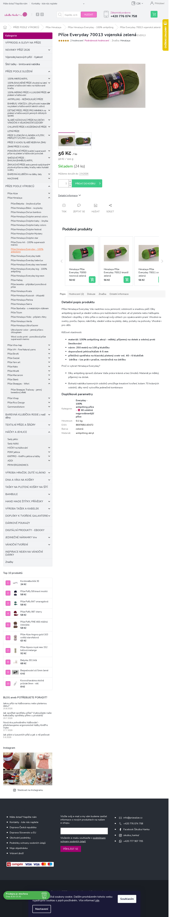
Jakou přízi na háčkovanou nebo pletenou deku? (25, 704)
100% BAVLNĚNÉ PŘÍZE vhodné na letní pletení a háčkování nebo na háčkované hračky (27, 85)
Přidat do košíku (85, 183)
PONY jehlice (14, 452)
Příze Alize (13, 193)
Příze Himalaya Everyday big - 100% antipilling (29, 270)
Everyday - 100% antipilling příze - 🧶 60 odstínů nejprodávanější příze (85, 408)
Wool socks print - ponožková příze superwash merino (28, 338)
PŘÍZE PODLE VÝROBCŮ (19, 186)
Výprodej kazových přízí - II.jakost (24, 57)
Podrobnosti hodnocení (97, 40)
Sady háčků (13, 443)
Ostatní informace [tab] (119, 294)
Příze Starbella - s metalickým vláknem (30, 308)
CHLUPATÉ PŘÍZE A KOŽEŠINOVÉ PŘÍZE (27, 126)
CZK (138, 3)
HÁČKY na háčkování (18, 447)
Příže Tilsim (16, 312)
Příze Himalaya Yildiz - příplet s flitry (28, 317)
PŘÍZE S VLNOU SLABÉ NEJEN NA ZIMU (27, 142)
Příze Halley (17, 280)
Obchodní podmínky (20, 837)
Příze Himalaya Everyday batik (25, 256)
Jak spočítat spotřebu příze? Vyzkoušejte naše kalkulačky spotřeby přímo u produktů (27, 714)
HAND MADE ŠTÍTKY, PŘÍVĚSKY (24, 501)
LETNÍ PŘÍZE (13, 131)
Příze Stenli (13, 379)
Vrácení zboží (17, 853)
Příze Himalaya (15, 197)
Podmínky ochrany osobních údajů (28, 843)
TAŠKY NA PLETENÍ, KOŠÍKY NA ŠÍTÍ (26, 487)
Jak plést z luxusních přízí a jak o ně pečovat (26, 734)
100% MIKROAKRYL (18, 78)
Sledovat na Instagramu (30, 790)
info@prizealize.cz (132, 817)
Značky (9, 562)
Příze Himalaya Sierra (21, 304)
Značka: (121, 40)
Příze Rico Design (16, 402)
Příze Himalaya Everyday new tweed (29, 264)
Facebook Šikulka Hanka (136, 829)
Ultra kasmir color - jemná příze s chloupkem (27, 331)
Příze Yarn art (14, 362)
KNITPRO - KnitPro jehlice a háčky (24, 456)
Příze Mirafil (13, 371)
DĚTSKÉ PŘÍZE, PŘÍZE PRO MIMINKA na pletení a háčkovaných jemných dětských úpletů (27, 113)
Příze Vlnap (13, 398)
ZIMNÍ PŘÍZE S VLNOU (18, 146)
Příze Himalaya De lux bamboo (26, 212)
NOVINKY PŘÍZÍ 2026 (17, 50)
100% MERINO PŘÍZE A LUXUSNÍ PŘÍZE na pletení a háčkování (28, 94)
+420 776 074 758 (133, 823)
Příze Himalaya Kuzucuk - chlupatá (27, 295)
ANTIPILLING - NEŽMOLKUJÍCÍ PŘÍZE (25, 99)
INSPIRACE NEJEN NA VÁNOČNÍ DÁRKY (24, 553)
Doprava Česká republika (23, 827)
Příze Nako (13, 366)
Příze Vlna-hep (15, 345)
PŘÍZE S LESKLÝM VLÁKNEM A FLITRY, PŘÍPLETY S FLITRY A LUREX (26, 137)
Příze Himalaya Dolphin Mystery (26, 233)
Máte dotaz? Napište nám (15, 3)
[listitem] (81, 261)
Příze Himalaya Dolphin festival (26, 229)
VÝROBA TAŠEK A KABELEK (22, 508)
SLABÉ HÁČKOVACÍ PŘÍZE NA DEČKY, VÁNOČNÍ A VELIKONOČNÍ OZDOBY (26, 121)
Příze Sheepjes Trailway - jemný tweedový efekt (26, 391)
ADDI (10, 460)
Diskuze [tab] (91, 294)
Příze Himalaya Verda (21, 321)
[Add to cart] (92, 279)
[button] (61, 261)
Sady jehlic (13, 439)
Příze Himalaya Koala (21, 291)
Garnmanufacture (16, 406)
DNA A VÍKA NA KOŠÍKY (19, 480)
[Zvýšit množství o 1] (70, 181)
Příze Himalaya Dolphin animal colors (29, 216)
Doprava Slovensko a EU (23, 832)
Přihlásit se (70, 849)
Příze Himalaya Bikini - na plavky (27, 208)
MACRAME (13, 178)
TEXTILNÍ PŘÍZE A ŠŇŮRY (20, 424)
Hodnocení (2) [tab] (76, 294)
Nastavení (41, 909)
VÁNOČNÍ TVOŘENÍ (16, 544)
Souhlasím (127, 899)
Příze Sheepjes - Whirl (18, 383)
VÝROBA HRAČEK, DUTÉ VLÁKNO (25, 472)
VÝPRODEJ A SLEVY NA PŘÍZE (23, 42)
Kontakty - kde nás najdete (44, 3)
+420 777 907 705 (133, 841)
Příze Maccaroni (15, 375)
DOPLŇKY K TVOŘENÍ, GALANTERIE (26, 515)
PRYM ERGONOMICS (18, 465)
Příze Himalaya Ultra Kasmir (24, 325)
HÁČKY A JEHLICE (16, 432)
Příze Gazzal (14, 358)
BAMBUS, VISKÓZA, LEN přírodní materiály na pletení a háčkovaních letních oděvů (29, 105)
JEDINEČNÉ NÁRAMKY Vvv (21, 537)
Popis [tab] (63, 294)
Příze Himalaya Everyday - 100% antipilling (27, 250)
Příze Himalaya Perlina (22, 299)
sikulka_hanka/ (131, 835)
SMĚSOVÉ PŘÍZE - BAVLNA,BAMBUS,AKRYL (20, 159)
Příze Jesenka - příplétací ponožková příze (28, 286)
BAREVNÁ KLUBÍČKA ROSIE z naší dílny (25, 416)
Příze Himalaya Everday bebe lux (27, 260)
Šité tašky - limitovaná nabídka (22, 64)
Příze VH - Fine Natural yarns (22, 349)
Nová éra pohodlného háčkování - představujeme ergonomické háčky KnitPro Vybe (25, 725)
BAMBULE (11, 494)
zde (97, 900)
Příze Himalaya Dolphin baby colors (28, 225)
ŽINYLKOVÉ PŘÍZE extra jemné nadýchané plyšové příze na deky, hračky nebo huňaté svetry (28, 167)
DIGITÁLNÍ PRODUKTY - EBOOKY (24, 530)
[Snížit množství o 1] (70, 185)
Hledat (88, 14)
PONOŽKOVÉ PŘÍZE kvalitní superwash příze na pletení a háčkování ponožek (27, 152)
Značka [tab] (102, 294)
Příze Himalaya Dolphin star (24, 238)
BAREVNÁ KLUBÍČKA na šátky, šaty (25, 174)
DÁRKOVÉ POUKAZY (17, 523)
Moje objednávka (19, 848)
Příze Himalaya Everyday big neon (27, 275)
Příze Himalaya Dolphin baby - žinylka (29, 221)
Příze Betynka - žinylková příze (26, 203)
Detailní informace (68, 195)
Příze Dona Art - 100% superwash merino (28, 244)
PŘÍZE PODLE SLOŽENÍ (18, 71)
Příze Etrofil (13, 353)
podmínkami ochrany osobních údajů (83, 839)
